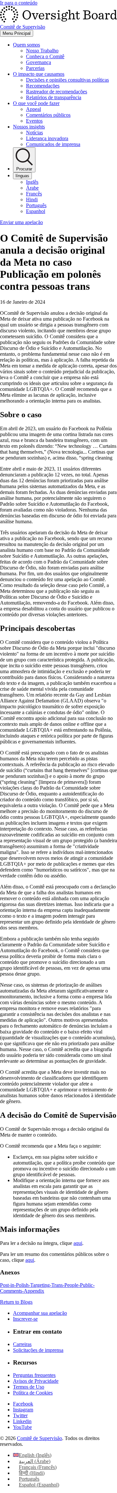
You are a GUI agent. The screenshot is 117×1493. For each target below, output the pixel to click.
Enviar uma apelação (21, 222)
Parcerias (35, 68)
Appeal (33, 109)
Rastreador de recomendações (56, 91)
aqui (77, 1243)
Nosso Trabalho (42, 50)
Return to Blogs (16, 1302)
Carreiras (22, 1344)
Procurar (24, 169)
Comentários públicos (48, 115)
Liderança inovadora (47, 138)
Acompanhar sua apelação (40, 1313)
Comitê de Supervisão (39, 1438)
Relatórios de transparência (53, 97)
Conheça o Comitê (45, 56)
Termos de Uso (28, 1387)
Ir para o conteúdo (18, 3)
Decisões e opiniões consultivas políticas (67, 80)
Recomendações (42, 85)
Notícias (34, 132)
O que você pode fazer (36, 103)
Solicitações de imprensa (38, 1350)
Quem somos (26, 44)
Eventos (34, 121)
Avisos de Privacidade (35, 1381)
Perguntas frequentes (34, 1375)
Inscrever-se (25, 1319)
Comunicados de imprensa (53, 144)
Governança (38, 62)
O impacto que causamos (38, 74)
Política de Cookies (33, 1392)
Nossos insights (29, 126)
